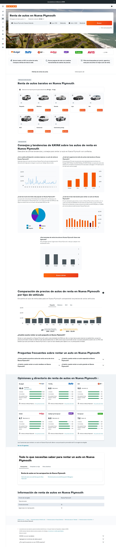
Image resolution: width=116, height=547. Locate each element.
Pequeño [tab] (52, 305)
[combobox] (18, 19)
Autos (27, 519)
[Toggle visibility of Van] (41, 228)
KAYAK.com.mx (21, 519)
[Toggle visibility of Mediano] (42, 226)
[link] (61, 275)
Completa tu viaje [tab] (35, 466)
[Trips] (3, 39)
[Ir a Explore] (3, 27)
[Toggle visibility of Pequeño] (30, 228)
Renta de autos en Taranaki (71, 519)
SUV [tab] (66, 305)
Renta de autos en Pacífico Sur (38, 519)
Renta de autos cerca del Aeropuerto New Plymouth (32, 477)
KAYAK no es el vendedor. (26, 536)
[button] (114, 2)
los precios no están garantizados (55, 531)
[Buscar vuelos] (3, 11)
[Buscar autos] (3, 18)
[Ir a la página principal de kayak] (11, 6)
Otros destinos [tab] (47, 466)
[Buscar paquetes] (3, 22)
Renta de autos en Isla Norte (85, 519)
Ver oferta (30, 110)
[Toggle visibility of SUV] (29, 226)
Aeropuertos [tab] (23, 466)
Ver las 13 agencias (23, 445)
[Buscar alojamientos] (3, 15)
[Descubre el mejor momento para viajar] (3, 34)
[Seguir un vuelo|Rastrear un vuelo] (3, 30)
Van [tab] (71, 305)
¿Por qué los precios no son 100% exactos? (32, 542)
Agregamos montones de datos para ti (30, 539)
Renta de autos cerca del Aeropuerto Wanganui (60, 477)
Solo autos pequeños (106, 28)
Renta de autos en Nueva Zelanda (55, 519)
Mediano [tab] (59, 305)
